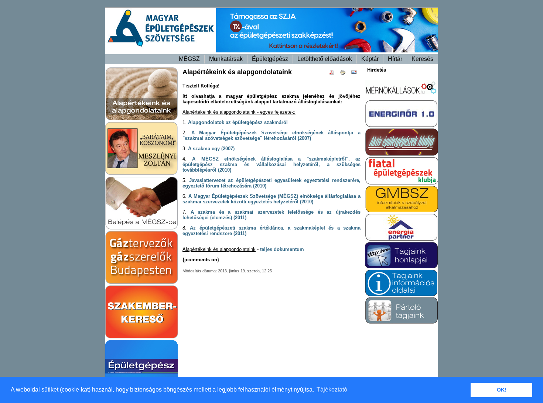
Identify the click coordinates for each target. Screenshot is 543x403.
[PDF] (333, 73)
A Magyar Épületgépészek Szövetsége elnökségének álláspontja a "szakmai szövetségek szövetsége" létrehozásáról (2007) (271, 135)
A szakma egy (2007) (211, 148)
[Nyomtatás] (344, 73)
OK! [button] (501, 390)
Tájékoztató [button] (332, 389)
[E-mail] (356, 73)
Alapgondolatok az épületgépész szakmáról (238, 122)
